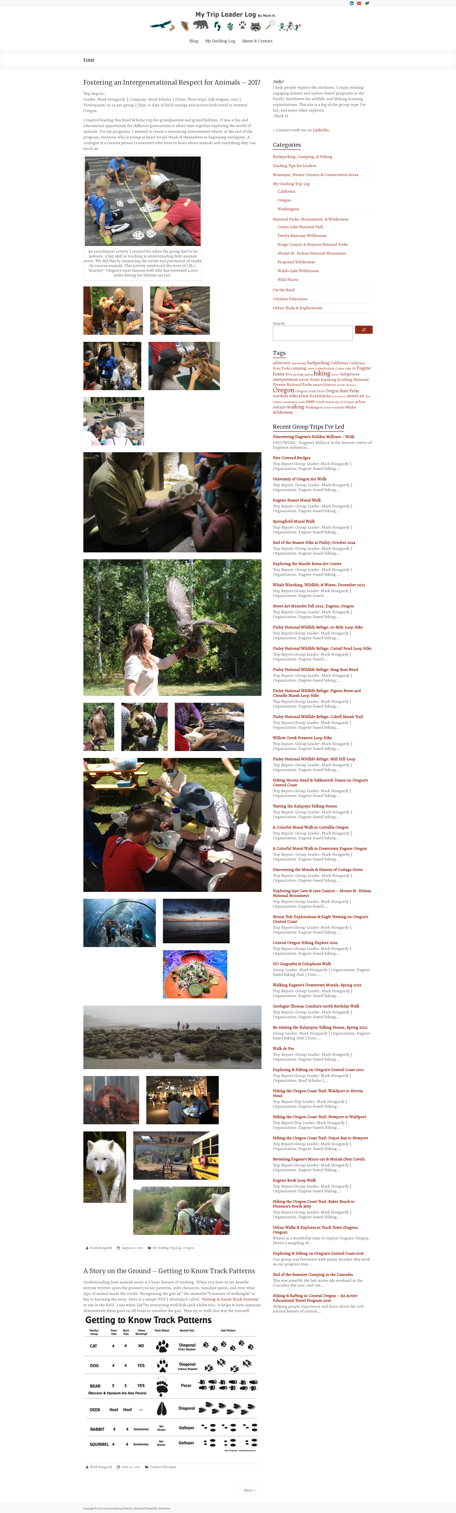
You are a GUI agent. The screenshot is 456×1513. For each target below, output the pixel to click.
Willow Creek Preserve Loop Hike (302, 738)
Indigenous (350, 374)
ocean (340, 385)
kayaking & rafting (336, 379)
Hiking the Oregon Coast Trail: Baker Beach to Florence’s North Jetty (314, 1204)
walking (295, 406)
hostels (335, 374)
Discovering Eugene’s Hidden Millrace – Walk (313, 436)
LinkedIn (321, 130)
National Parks (299, 384)
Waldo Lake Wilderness (298, 271)
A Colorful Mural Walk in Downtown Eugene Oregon (320, 848)
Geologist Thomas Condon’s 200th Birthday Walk (316, 1006)
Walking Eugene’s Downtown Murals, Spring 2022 (317, 985)
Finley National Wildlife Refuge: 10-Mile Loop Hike (318, 627)
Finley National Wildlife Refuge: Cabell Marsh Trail (318, 716)
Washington (288, 209)
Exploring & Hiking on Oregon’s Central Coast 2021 (318, 1069)
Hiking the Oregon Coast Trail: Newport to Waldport (319, 1117)
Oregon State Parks (342, 391)
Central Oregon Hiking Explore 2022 (305, 942)
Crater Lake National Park (300, 227)
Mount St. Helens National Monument (312, 253)
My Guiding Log (220, 41)
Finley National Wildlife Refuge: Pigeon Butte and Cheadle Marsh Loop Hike (317, 693)
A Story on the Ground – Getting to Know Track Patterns (169, 1271)
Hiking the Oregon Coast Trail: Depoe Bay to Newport (320, 1138)
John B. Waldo (309, 379)
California (286, 191)
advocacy (281, 363)
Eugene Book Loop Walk (294, 1180)
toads (301, 402)
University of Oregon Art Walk (299, 479)
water (327, 407)
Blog (194, 41)
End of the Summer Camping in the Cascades (313, 1274)
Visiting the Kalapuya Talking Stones (305, 806)
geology (298, 374)
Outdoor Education (163, 1467)
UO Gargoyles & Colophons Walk (302, 964)
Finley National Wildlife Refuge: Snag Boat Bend (315, 669)
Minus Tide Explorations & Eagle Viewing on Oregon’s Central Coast (320, 919)
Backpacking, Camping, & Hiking (302, 156)
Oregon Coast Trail (309, 390)
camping (298, 368)
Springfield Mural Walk (294, 521)
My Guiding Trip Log (167, 1248)
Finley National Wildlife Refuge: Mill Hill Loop (314, 759)
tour (310, 401)
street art (356, 396)
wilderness (283, 412)
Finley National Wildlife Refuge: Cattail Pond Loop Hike (322, 648)
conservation (324, 368)
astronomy (298, 363)
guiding (308, 374)
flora (288, 374)
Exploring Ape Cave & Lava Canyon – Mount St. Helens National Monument (322, 893)
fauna (279, 373)
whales (350, 407)
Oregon (188, 1248)
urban (360, 401)
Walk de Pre (283, 1048)
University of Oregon (339, 402)
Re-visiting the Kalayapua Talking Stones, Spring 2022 (320, 1027)
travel (320, 401)
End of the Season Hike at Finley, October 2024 (314, 542)
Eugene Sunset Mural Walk (297, 500)
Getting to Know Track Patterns (230, 1299)
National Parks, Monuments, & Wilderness (310, 219)
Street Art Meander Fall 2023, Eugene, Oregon (313, 606)
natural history (324, 384)
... (309, 447)
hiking (322, 373)
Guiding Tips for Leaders (294, 165)
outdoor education (291, 396)
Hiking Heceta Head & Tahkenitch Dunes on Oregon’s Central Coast (320, 782)
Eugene (364, 368)
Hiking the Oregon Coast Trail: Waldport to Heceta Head (318, 1093)
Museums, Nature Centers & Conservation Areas (315, 174)
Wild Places (288, 279)
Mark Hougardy (101, 1248)
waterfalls (338, 407)
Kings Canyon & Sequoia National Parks (313, 244)
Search (279, 323)
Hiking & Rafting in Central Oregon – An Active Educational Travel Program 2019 (315, 1298)
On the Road (284, 290)
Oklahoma (350, 385)
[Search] (364, 330)
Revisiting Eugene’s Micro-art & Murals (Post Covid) (319, 1159)
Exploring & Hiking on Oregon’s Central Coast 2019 (318, 1253)
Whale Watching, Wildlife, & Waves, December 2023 (319, 585)
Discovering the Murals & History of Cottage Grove (318, 869)
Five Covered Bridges (291, 458)
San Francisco (339, 396)
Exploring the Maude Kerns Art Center (307, 563)
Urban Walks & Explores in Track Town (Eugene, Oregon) (315, 1229)
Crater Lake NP (345, 368)
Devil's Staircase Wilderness (302, 235)
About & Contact (257, 41)
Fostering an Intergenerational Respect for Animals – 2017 (172, 82)
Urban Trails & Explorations (297, 308)
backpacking (318, 363)
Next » (249, 1490)
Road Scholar (320, 396)
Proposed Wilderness (296, 262)
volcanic (279, 407)
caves (310, 368)
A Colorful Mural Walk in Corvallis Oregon (311, 827)
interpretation (285, 379)
